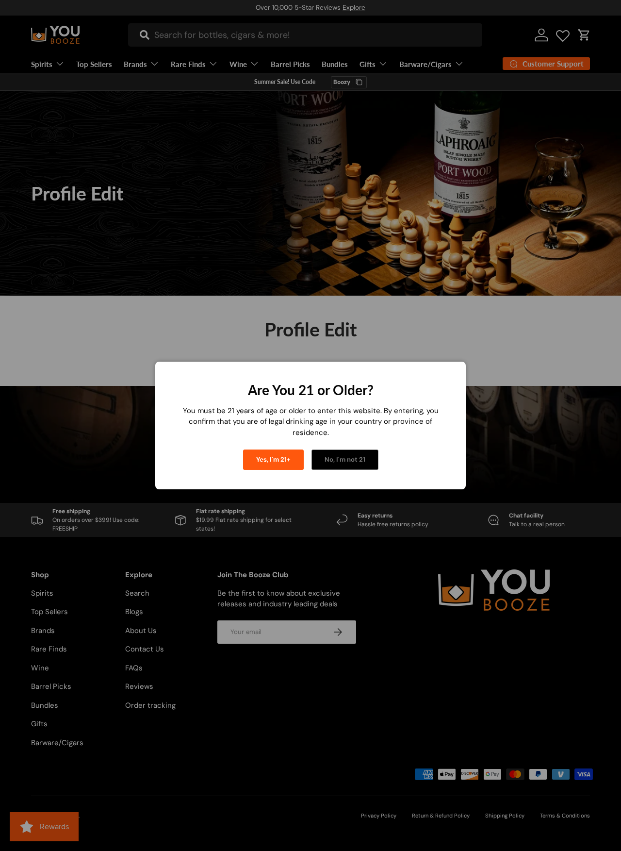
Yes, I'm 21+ (273, 459)
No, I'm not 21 (345, 459)
